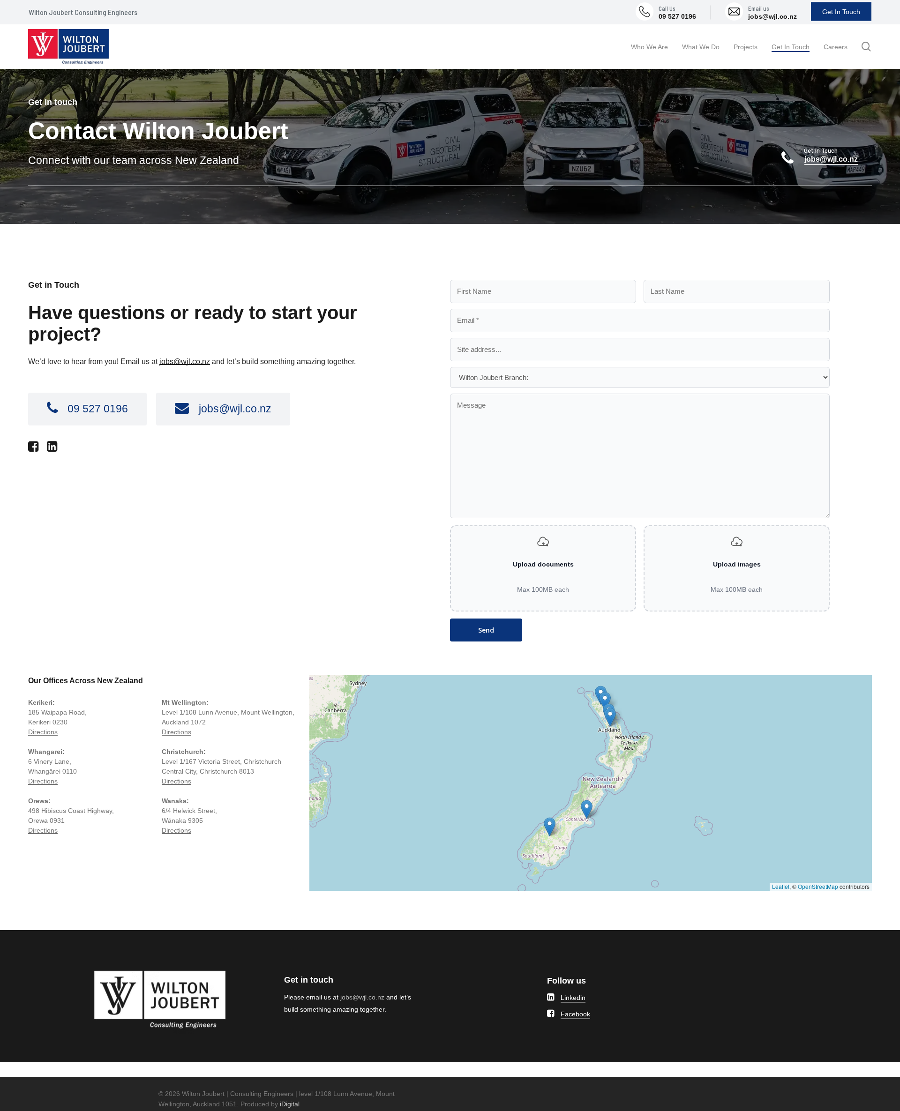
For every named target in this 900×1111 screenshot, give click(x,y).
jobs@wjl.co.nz (772, 16)
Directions (43, 732)
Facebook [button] (575, 1014)
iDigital (290, 1104)
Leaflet (780, 886)
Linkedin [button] (573, 997)
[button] (98, 409)
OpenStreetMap (818, 886)
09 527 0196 (677, 16)
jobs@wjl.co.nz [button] (831, 159)
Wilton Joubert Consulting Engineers (83, 11)
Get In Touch (841, 11)
